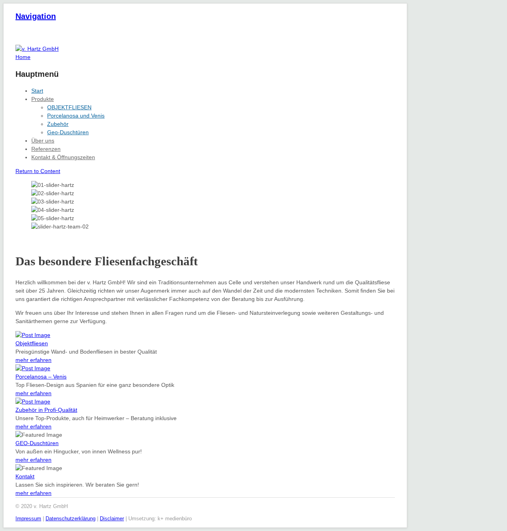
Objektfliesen (31, 343)
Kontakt (24, 476)
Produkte (42, 99)
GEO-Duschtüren (37, 443)
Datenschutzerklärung (70, 518)
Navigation (35, 16)
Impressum (28, 518)
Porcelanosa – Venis (41, 376)
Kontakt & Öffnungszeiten (63, 157)
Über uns (42, 140)
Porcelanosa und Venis (76, 115)
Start (37, 91)
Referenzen (46, 149)
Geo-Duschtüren (68, 132)
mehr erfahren (33, 360)
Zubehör (58, 124)
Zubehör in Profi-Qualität (46, 410)
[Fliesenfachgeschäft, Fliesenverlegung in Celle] (37, 49)
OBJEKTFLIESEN (69, 107)
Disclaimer (112, 518)
